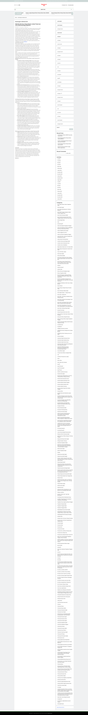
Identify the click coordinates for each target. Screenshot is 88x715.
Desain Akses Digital (60, 253)
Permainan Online (60, 525)
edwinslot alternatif (60, 267)
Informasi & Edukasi (60, 336)
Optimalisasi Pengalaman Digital (62, 442)
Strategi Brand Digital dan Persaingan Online (64, 594)
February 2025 (59, 191)
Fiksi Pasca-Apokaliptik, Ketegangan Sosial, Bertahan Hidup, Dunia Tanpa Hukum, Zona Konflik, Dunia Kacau (65, 280)
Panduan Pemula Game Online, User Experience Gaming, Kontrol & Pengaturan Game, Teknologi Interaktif (64, 480)
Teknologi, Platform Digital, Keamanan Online (64, 683)
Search (58, 127)
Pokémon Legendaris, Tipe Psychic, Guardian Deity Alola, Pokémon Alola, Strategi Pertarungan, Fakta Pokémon (65, 540)
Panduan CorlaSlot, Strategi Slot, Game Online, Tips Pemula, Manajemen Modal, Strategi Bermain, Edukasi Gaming (65, 459)
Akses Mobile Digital (60, 207)
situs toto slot (59, 44)
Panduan (58, 452)
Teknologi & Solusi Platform (61, 630)
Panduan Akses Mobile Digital (62, 454)
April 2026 (59, 164)
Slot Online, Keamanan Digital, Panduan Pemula (64, 575)
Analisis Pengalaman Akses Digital (62, 230)
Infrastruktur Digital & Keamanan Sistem (63, 338)
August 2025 (59, 179)
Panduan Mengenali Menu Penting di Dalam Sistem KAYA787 (37, 12)
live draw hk (59, 74)
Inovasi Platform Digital (61, 350)
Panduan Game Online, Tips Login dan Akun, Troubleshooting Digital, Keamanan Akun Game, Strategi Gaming (64, 465)
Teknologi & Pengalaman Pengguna (62, 624)
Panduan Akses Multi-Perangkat (62, 456)
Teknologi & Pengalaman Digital (62, 622)
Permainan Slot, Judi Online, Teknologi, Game (64, 530)
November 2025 (59, 174)
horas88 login (59, 326)
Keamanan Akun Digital (61, 373)
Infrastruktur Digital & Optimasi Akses (63, 340)
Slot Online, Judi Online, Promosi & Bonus (63, 571)
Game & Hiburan (59, 285)
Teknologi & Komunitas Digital (62, 620)
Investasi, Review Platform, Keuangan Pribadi (64, 352)
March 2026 (59, 166)
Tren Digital (59, 687)
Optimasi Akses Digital (60, 448)
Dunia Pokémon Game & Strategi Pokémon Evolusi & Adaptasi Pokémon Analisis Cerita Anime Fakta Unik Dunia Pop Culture (64, 262)
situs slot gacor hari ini (60, 707)
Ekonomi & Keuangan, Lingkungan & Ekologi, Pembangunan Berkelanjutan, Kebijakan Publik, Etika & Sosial (64, 276)
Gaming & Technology (60, 310)
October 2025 (59, 176)
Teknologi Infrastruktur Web (61, 673)
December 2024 (59, 195)
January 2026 (59, 170)
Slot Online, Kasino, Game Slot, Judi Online (63, 573)
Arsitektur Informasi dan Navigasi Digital (63, 241)
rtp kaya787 (59, 547)
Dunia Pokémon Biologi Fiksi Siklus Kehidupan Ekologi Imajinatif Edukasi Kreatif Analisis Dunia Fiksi (64, 258)
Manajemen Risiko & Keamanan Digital (63, 434)
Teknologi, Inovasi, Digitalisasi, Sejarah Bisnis (64, 677)
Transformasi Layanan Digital (61, 685)
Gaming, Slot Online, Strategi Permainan (63, 316)
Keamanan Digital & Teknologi (62, 386)
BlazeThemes (50, 713)
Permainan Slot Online (60, 528)
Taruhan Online (59, 600)
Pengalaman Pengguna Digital (62, 505)
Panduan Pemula (60, 477)
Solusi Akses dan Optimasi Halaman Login (64, 586)
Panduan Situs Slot (60, 487)
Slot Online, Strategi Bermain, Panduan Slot (64, 582)
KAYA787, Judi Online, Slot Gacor (62, 371)
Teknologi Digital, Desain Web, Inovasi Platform (64, 644)
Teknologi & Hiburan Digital (61, 608)
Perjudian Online (59, 516)
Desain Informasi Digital (61, 255)
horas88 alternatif (60, 324)
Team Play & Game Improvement (62, 602)
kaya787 (58, 78)
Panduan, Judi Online (60, 492)
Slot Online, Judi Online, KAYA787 (62, 569)
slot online (59, 112)
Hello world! (68, 153)
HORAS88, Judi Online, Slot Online (62, 328)
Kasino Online (59, 360)
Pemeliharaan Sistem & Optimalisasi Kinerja (64, 497)
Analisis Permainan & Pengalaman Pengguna (64, 234)
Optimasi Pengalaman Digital (61, 450)
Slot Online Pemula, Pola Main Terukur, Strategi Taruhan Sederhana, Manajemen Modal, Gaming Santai (64, 562)
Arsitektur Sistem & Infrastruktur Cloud (63, 243)
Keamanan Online (60, 391)
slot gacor (25, 41)
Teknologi (58, 604)
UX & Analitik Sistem (60, 703)
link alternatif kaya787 (60, 430)
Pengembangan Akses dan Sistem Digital (63, 509)
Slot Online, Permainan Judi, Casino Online (63, 580)
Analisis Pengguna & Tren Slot (62, 232)
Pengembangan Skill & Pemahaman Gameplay (64, 514)
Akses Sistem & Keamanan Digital (62, 215)
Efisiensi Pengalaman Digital (61, 273)
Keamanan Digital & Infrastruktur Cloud (63, 380)
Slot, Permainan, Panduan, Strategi (62, 584)
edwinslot (58, 265)
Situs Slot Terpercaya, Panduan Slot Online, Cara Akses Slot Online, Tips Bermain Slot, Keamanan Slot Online (64, 555)
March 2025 (59, 189)
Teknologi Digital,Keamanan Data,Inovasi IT (64, 659)
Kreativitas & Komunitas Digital (62, 411)
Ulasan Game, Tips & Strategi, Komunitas (63, 697)
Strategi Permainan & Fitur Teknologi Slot (63, 596)
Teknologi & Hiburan (60, 606)
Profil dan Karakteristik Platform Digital (63, 543)
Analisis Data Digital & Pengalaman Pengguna (64, 225)
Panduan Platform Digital (61, 483)
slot (58, 108)
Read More (16, 158)
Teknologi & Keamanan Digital (62, 616)
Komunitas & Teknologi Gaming (62, 409)
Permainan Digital (60, 523)
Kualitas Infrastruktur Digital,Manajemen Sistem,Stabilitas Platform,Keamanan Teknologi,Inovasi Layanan (63, 414)
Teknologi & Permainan (61, 626)
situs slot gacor (59, 120)
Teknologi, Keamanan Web (61, 679)
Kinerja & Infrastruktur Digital (61, 407)
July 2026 (58, 158)
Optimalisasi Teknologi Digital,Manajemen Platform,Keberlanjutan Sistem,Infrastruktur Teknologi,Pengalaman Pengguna (64, 445)
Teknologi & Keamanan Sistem (62, 618)
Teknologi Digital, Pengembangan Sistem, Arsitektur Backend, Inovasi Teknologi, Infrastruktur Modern (63, 653)
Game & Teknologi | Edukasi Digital (62, 290)
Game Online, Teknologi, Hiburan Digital (63, 308)
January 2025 (59, 193)
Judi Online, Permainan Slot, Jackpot (63, 356)
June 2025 (59, 183)
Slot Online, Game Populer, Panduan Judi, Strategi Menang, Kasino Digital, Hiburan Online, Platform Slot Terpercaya (65, 566)
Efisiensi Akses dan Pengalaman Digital (63, 271)
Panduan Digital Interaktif (61, 462)
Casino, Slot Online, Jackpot (61, 251)
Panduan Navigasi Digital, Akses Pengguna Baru (64, 475)
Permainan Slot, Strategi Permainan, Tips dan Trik (65, 534)
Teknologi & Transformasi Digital (62, 632)
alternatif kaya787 (60, 223)
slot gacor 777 (59, 93)
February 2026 (59, 168)
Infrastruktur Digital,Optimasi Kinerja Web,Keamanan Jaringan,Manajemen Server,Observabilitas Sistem (63, 348)
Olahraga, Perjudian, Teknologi (62, 440)
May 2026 (58, 162)
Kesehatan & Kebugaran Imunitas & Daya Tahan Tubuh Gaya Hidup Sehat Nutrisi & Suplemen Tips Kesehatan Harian (64, 397)
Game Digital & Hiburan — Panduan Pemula (64, 292)
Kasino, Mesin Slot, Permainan (62, 362)
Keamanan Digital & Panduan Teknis (62, 384)
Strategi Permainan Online (61, 598)
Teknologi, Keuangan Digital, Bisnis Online (63, 681)
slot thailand (59, 82)
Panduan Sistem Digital (61, 485)
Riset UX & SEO (59, 545)
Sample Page (43, 9)
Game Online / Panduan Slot (61, 294)
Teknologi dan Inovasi (60, 637)
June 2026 (59, 160)
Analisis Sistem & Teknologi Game (62, 239)
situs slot (58, 63)
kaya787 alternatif (60, 366)
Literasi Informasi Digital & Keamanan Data (64, 432)
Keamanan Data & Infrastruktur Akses (63, 378)
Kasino (58, 358)
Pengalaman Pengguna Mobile (62, 507)
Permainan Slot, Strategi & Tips (62, 532)
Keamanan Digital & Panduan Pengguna (63, 382)
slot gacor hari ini (60, 51)
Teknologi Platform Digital (61, 675)
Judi (58, 354)
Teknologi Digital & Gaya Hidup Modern (63, 639)
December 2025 (59, 172)
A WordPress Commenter (61, 153)
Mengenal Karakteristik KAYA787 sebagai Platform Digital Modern (60, 12)
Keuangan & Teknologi (60, 405)
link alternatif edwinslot (61, 428)
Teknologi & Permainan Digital (62, 628)
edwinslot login (59, 269)
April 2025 (59, 187)
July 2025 (58, 181)
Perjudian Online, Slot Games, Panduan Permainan (65, 518)
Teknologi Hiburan (60, 664)
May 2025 (58, 185)
